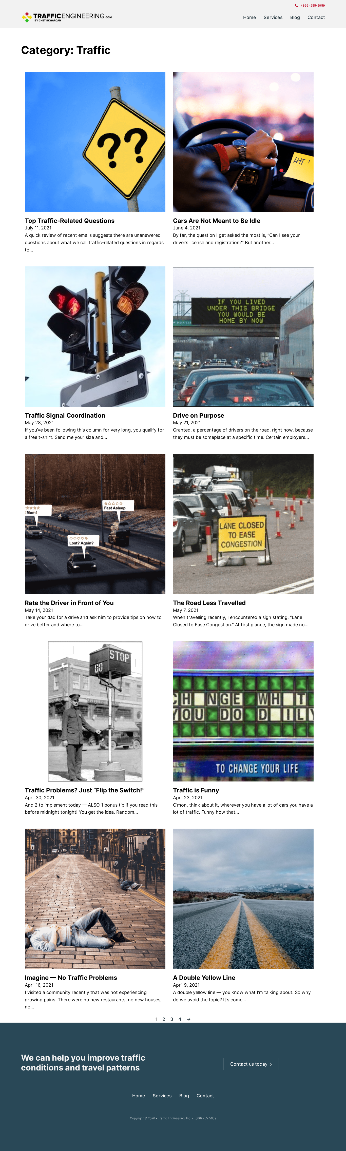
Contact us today (248, 1064)
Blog (295, 17)
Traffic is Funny (196, 790)
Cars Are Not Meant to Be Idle (216, 220)
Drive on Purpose (198, 415)
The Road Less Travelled (209, 603)
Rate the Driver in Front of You (69, 603)
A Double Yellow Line (204, 977)
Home (249, 17)
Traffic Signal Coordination (65, 415)
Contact (316, 17)
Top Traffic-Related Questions (69, 220)
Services (273, 17)
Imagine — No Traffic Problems (71, 977)
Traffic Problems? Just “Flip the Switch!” (85, 790)
